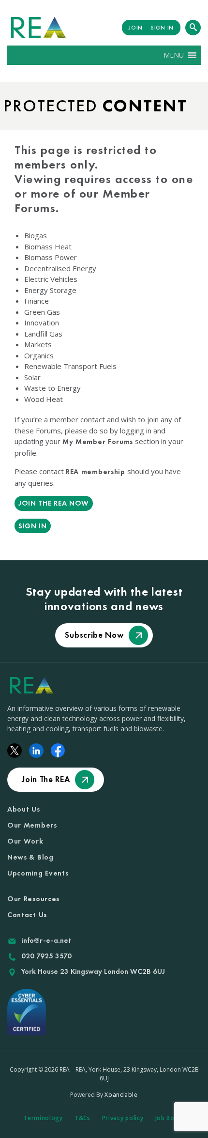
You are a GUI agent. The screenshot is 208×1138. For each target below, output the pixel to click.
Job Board (170, 1118)
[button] (173, 55)
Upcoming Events (38, 873)
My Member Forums (97, 441)
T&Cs (82, 1118)
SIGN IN (162, 27)
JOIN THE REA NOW (53, 503)
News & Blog (30, 857)
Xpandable (120, 1095)
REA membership (95, 472)
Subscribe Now (94, 635)
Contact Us (27, 915)
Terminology (43, 1118)
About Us (23, 809)
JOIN (136, 27)
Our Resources (33, 899)
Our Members (32, 825)
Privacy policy (123, 1118)
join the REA (46, 779)
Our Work (25, 841)
